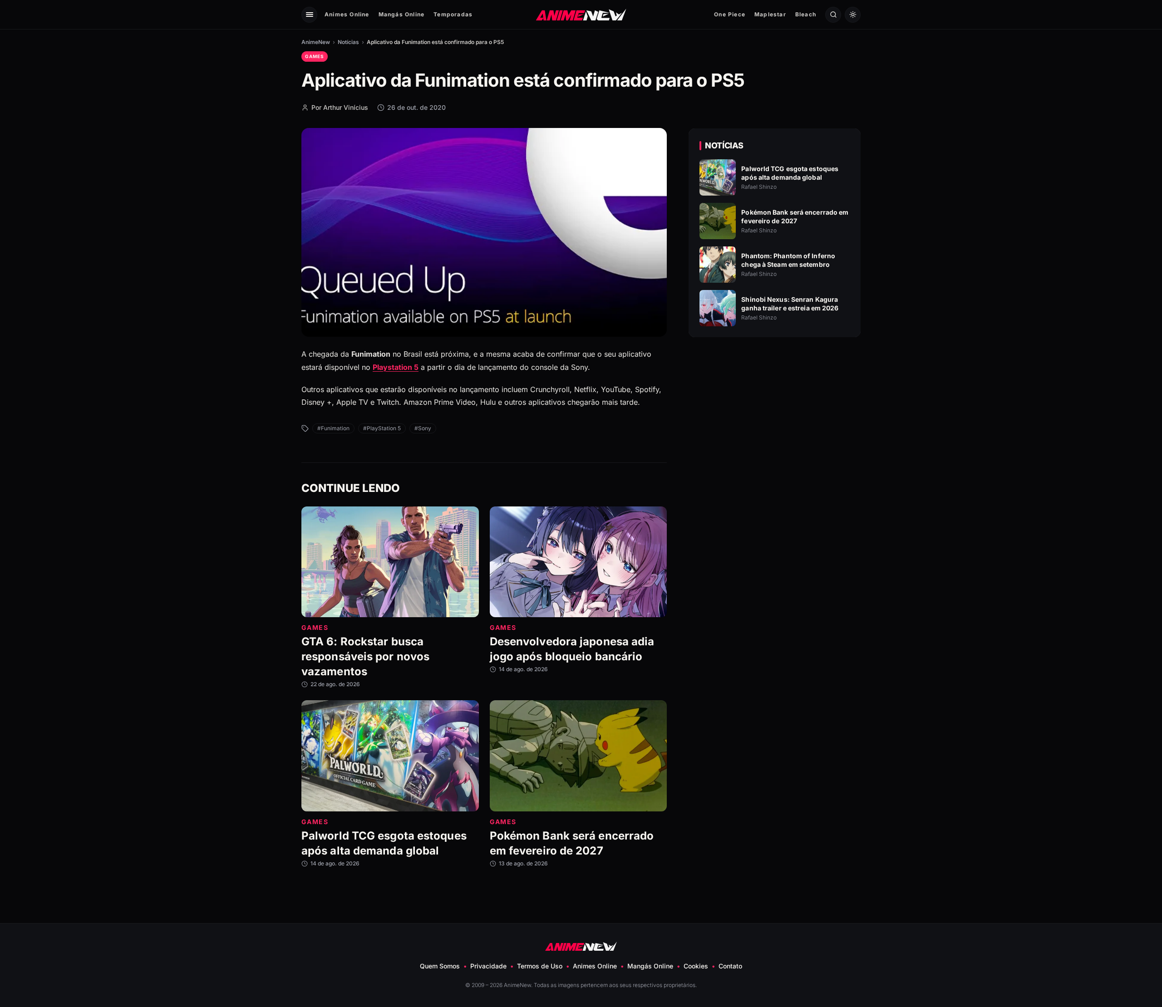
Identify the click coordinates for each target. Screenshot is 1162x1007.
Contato (730, 966)
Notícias (348, 42)
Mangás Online (402, 14)
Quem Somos (440, 966)
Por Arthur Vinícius (339, 107)
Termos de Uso (539, 966)
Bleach (805, 14)
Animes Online (347, 14)
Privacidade (488, 966)
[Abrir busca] (833, 15)
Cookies (696, 966)
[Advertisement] (775, 422)
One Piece (729, 14)
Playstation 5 (396, 367)
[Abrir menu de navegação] (309, 15)
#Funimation (333, 428)
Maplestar (770, 14)
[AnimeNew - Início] (581, 14)
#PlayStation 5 (382, 428)
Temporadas (453, 14)
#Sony (422, 428)
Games (314, 56)
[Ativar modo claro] (853, 15)
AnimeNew (315, 42)
